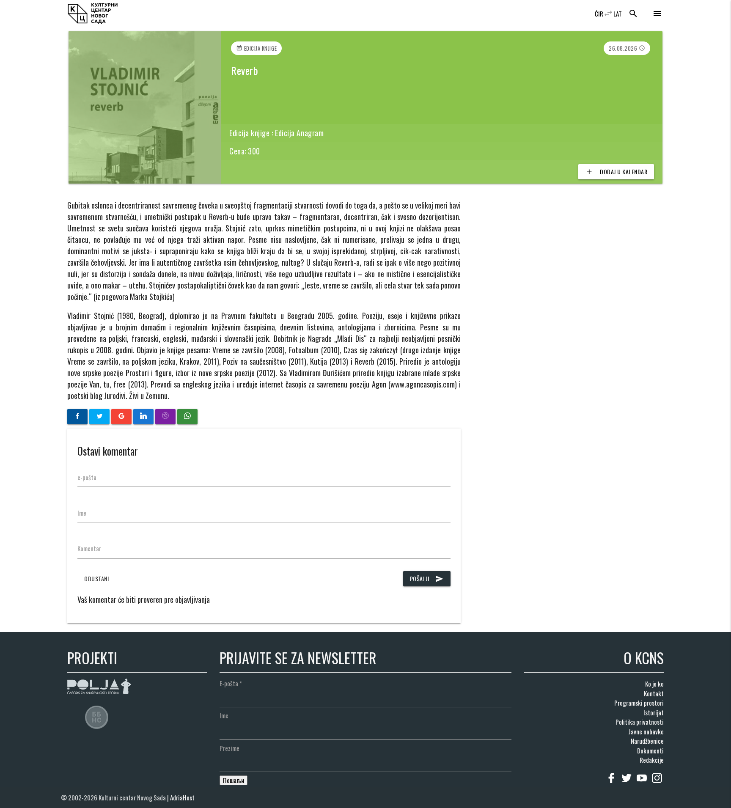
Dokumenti (650, 750)
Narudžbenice (647, 740)
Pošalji (427, 578)
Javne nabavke (646, 731)
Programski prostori (639, 702)
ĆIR (599, 13)
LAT (617, 13)
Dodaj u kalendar (616, 171)
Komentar (89, 548)
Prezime (229, 748)
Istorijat (653, 712)
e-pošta (86, 477)
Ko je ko (654, 683)
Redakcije (652, 759)
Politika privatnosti (640, 721)
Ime (81, 512)
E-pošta (231, 683)
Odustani (96, 578)
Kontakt (654, 693)
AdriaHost (182, 797)
